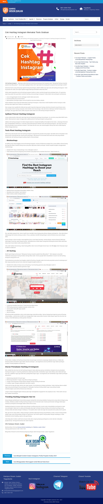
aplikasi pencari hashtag (14, 38)
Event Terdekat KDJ (20, 19)
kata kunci (63, 38)
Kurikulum (11, 19)
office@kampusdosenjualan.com (68, 9)
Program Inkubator (48, 19)
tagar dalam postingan (36, 40)
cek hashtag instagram (33, 38)
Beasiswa (39, 19)
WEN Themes (56, 502)
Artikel (56, 19)
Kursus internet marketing (24, 427)
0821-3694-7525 (65, 8)
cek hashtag (24, 38)
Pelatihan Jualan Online (39, 427)
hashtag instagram (55, 38)
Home (5, 19)
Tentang (62, 19)
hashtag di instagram (44, 38)
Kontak (68, 19)
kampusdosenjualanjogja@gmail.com (14, 490)
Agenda (31, 19)
